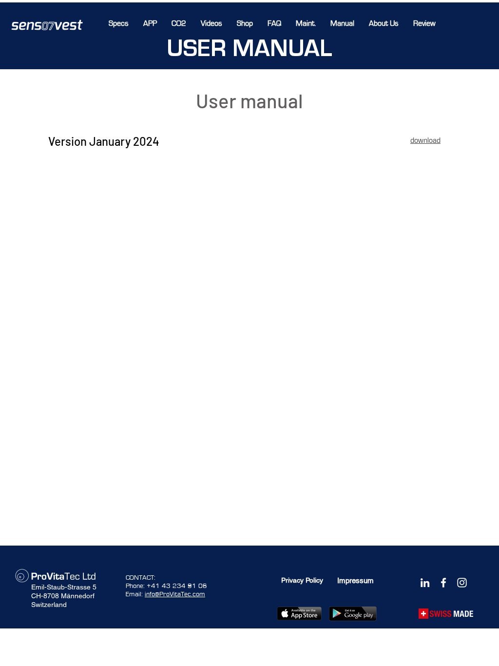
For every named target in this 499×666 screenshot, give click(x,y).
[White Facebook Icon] (443, 582)
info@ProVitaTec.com (175, 594)
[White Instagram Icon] (462, 582)
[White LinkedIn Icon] (425, 582)
